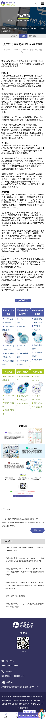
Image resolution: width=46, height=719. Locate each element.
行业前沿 (24, 28)
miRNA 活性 (18, 120)
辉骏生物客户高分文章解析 (15, 596)
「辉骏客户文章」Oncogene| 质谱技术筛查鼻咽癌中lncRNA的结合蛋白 (25, 605)
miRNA (7, 84)
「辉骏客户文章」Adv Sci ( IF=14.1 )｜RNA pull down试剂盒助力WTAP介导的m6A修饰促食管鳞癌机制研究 (25, 572)
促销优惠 (32, 36)
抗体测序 (18, 704)
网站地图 (24, 708)
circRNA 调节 (29, 81)
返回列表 (37, 530)
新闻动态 (17, 28)
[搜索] (36, 4)
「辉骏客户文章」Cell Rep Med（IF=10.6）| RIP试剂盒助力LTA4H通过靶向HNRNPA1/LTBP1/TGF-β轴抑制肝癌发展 (25, 585)
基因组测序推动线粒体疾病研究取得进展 (23, 519)
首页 (10, 28)
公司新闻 (14, 36)
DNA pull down (18, 700)
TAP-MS (11, 704)
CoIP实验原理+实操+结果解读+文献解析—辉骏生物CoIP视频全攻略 (24, 549)
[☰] (42, 3)
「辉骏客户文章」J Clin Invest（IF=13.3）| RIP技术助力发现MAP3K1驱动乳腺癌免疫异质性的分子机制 (25, 559)
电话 (17, 717)
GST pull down (30, 700)
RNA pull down (7, 700)
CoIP (39, 700)
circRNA (22, 64)
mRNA (23, 277)
